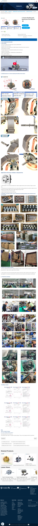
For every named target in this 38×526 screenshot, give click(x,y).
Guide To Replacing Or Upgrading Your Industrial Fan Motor (17, 477)
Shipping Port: (20, 35)
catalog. (8, 431)
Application (13, 504)
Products (13, 503)
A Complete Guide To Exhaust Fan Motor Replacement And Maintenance (31, 477)
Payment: (19, 34)
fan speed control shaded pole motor (18, 441)
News (13, 508)
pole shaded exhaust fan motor (19, 443)
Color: (3, 35)
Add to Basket (25, 27)
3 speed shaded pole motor (7, 443)
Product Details (5, 39)
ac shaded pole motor (6, 441)
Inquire (26, 25)
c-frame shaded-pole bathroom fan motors (21, 445)
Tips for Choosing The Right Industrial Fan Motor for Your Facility (20, 511)
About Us (13, 505)
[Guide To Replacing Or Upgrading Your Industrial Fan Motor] (19, 475)
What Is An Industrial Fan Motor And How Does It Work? (21, 504)
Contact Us (13, 509)
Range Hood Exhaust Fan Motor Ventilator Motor (18, 465)
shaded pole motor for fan (6, 445)
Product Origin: (4, 34)
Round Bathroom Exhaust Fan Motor (6, 465)
